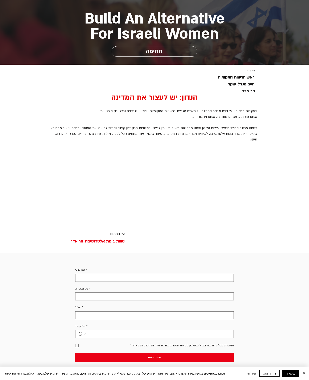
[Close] (303, 373)
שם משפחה (82, 288)
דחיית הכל (269, 373)
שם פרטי (81, 269)
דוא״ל (79, 307)
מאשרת (290, 373)
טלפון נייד (81, 326)
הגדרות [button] (251, 373)
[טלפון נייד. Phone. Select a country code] (82, 334)
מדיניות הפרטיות (15, 373)
